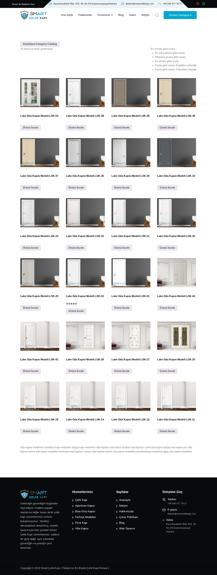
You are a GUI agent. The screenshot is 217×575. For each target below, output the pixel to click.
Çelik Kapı (81, 500)
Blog (121, 15)
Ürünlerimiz (103, 15)
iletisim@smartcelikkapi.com (140, 3)
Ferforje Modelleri (85, 517)
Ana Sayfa (67, 15)
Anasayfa (124, 500)
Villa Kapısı (82, 528)
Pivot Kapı (81, 522)
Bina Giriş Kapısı (85, 511)
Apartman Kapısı (85, 505)
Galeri (132, 15)
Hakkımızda (85, 15)
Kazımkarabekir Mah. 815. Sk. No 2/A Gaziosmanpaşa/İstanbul (85, 3)
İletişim (145, 15)
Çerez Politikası (128, 517)
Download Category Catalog (40, 44)
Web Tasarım (127, 528)
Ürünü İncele (30, 127)
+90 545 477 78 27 (172, 3)
